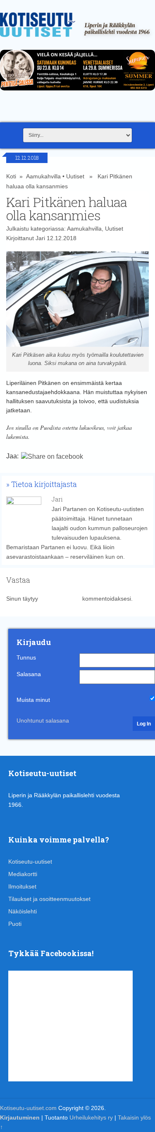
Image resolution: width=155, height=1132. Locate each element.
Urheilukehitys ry (91, 1117)
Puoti (14, 923)
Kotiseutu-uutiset (30, 861)
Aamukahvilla (43, 176)
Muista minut (33, 699)
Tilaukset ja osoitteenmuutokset (49, 899)
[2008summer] (77, 92)
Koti (11, 176)
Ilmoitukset (22, 886)
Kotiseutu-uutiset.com (28, 1108)
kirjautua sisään (60, 598)
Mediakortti (22, 874)
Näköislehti (22, 911)
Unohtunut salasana (43, 720)
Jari (40, 238)
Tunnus (26, 657)
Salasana (29, 674)
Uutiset (75, 176)
